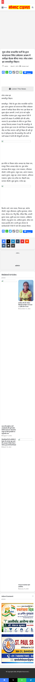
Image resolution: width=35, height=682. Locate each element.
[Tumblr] (18, 241)
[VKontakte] (4, 246)
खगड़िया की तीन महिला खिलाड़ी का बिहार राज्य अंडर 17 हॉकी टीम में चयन (25, 305)
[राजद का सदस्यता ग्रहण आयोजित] (25, 511)
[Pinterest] (22, 241)
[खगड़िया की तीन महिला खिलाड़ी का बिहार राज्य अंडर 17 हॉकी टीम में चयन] (25, 290)
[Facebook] (4, 241)
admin (6, 66)
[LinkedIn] (13, 241)
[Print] (13, 246)
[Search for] (33, 8)
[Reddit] (27, 241)
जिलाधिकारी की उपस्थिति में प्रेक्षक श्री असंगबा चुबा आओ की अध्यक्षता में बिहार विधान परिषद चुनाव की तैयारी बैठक (9, 442)
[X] (8, 241)
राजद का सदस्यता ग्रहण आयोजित (24, 586)
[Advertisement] (17, 29)
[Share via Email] (8, 246)
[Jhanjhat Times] (19, 7)
